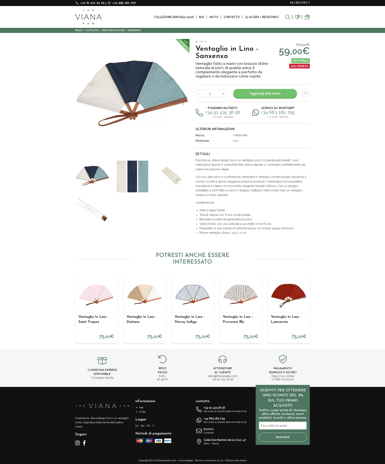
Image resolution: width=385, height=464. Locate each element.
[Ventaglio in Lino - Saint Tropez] (96, 295)
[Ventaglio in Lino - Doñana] (144, 295)
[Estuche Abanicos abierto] (172, 176)
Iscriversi (283, 437)
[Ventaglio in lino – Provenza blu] (240, 295)
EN (298, 3)
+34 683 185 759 (123, 3)
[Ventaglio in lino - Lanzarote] (289, 295)
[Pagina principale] (88, 17)
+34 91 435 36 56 (92, 3)
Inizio (79, 30)
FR (303, 3)
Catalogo (92, 30)
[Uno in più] (223, 93)
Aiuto (213, 17)
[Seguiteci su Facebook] (84, 443)
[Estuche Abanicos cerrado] (92, 211)
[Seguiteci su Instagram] (77, 443)
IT (308, 3)
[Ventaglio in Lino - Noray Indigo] (192, 295)
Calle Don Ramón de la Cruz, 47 (225, 441)
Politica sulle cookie (235, 460)
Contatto (232, 17)
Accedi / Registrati (263, 17)
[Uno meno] (199, 93)
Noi (201, 17)
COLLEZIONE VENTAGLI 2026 (174, 17)
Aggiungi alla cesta (265, 93)
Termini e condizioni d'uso (209, 460)
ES (291, 3)
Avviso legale (185, 460)
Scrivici (209, 430)
